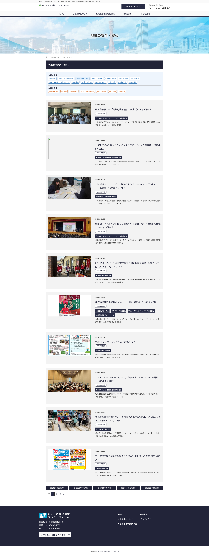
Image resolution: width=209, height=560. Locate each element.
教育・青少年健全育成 (66, 78)
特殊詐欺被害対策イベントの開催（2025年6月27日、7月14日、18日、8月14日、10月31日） (127, 418)
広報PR (64, 91)
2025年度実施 (82, 488)
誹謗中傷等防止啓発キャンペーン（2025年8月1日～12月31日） (126, 302)
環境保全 (112, 82)
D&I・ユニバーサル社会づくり (59, 82)
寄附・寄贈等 (102, 91)
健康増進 (76, 82)
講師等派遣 (74, 91)
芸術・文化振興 (111, 78)
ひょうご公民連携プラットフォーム (108, 551)
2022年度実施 (153, 488)
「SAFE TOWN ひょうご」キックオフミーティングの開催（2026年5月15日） (127, 146)
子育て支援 (135, 78)
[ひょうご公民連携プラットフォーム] (54, 5)
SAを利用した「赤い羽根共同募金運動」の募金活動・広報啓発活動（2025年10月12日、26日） (127, 264)
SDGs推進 (133, 82)
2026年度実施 (100, 113)
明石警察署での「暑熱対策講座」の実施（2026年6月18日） (124, 109)
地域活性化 (122, 82)
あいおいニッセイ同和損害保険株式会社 (108, 157)
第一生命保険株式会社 (103, 350)
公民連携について (80, 13)
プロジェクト (145, 13)
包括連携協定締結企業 (105, 13)
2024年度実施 (105, 488)
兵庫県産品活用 (101, 82)
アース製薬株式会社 (102, 468)
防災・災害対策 (97, 78)
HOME (61, 13)
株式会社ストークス (102, 311)
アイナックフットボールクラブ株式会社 (141, 311)
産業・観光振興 (87, 82)
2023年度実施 (129, 488)
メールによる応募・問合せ (53, 534)
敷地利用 (113, 91)
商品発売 (122, 91)
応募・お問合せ (135, 6)
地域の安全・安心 (82, 78)
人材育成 (53, 78)
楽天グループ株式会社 (119, 311)
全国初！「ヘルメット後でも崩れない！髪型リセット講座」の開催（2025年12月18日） (128, 225)
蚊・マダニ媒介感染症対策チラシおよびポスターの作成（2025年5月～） (127, 457)
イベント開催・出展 (87, 91)
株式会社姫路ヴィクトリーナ (105, 315)
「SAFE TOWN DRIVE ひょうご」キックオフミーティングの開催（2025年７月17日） (126, 379)
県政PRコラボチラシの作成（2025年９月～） (117, 341)
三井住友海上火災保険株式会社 (106, 197)
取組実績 (127, 13)
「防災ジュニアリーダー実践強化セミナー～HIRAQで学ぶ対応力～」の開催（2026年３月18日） (126, 186)
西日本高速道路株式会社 (104, 275)
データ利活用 (54, 91)
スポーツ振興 (124, 78)
